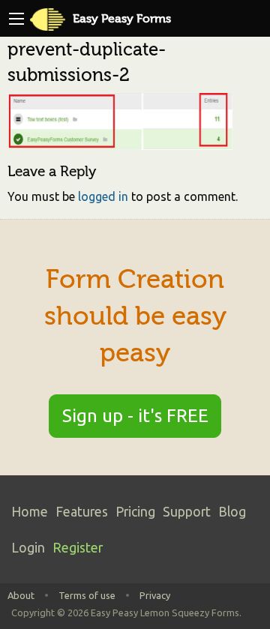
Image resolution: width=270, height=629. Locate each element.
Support (187, 512)
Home (29, 512)
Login (28, 548)
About (21, 595)
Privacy (155, 595)
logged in (103, 196)
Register (77, 548)
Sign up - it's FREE (135, 416)
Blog (232, 512)
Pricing (135, 512)
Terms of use (87, 595)
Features (82, 512)
